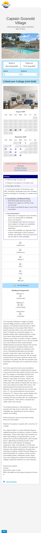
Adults (5, 71)
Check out (29, 63)
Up (5, 531)
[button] (4, 46)
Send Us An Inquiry (20, 170)
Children (24, 71)
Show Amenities (11, 482)
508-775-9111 (21, 168)
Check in (12, 63)
